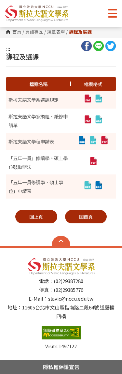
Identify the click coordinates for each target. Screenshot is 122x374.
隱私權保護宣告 (61, 367)
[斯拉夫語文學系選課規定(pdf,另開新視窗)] (87, 99)
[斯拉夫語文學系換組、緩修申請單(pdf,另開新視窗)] (87, 120)
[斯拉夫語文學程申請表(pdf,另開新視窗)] (104, 141)
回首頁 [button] (86, 216)
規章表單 (56, 32)
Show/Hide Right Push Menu (112, 13)
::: (8, 48)
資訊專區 (34, 32)
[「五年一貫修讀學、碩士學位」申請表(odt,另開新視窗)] (87, 186)
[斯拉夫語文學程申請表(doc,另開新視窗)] (82, 141)
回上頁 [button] (36, 216)
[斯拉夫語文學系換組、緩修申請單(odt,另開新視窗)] (98, 120)
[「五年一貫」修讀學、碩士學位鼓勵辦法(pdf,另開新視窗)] (93, 162)
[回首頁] (36, 13)
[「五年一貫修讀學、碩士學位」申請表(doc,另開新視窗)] (98, 186)
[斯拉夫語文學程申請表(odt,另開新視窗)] (93, 141)
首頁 (16, 32)
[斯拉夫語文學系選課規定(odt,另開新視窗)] (98, 99)
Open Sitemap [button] (61, 241)
